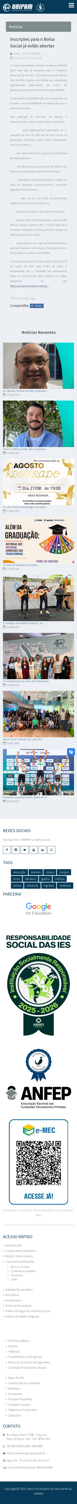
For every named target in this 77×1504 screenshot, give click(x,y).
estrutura (30, 879)
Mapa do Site (16, 1378)
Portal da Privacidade (18, 1306)
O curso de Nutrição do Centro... (21, 565)
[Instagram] (16, 850)
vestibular (65, 885)
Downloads (15, 1394)
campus (64, 872)
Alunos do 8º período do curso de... (23, 739)
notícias (59, 879)
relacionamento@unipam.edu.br (26, 1453)
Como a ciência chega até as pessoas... (25, 449)
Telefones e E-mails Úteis (22, 1410)
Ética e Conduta (20, 1267)
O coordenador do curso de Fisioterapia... (26, 681)
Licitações (14, 1415)
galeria (45, 879)
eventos (35, 872)
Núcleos (13, 1346)
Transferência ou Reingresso (25, 1357)
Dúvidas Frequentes (20, 1399)
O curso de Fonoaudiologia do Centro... (25, 507)
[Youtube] (34, 850)
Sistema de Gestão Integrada (22, 1316)
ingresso (49, 885)
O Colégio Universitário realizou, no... (24, 623)
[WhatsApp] (51, 850)
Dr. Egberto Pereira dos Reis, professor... (25, 391)
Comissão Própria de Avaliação (27, 1367)
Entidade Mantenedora (19, 1289)
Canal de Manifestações (19, 1261)
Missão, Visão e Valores (19, 1256)
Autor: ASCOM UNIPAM (26, 53)
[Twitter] (25, 850)
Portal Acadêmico (19, 1341)
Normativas (12, 1295)
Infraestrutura (13, 1300)
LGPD (14, 1279)
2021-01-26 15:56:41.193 (28, 58)
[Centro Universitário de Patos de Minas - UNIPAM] (29, 7)
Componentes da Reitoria (20, 1251)
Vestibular (14, 1351)
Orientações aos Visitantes (24, 1383)
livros (16, 879)
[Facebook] (7, 850)
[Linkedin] (42, 850)
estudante (32, 885)
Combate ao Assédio (23, 1271)
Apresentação (13, 1245)
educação (19, 872)
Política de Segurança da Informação (27, 1311)
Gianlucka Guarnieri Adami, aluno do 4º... (26, 797)
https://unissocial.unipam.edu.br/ (28, 286)
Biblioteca (14, 1388)
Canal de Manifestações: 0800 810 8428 (29, 1467)
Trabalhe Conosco (19, 1404)
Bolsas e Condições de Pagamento (29, 1362)
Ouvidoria (17, 1275)
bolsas (17, 885)
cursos (50, 872)
